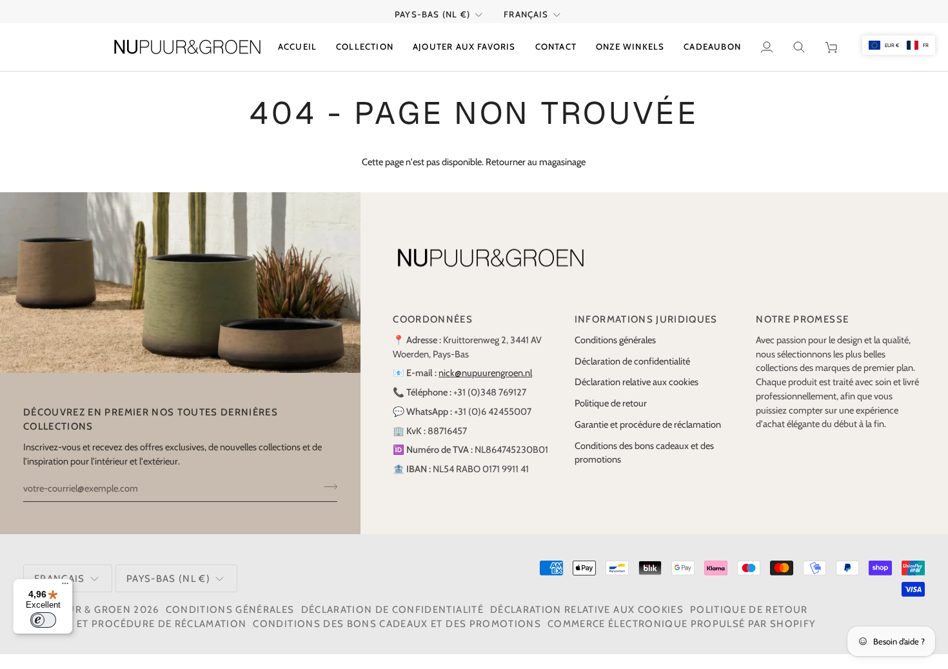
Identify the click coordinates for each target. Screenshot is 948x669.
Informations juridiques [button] (646, 319)
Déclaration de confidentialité (632, 361)
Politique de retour (611, 403)
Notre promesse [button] (802, 319)
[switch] (43, 620)
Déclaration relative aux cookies (636, 382)
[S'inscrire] (326, 486)
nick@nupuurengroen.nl (485, 373)
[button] (364, 47)
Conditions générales (615, 340)
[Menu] (65, 586)
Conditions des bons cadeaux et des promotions (397, 624)
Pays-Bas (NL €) (432, 14)
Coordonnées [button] (433, 319)
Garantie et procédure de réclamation (648, 424)
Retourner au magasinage (536, 162)
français (526, 14)
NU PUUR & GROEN (82, 609)
